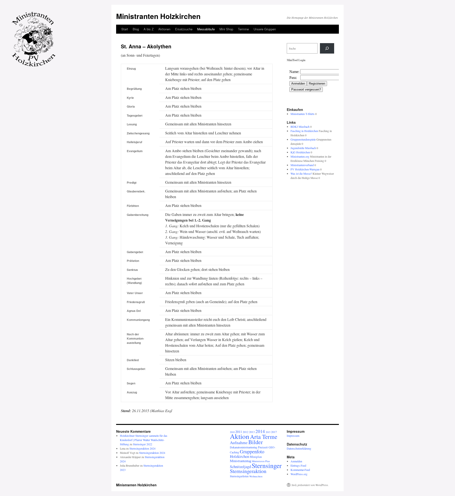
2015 (268, 432)
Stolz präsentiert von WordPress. (310, 485)
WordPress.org (299, 474)
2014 (260, 431)
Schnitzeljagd (240, 466)
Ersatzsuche (183, 29)
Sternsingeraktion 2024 (142, 448)
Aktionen (164, 29)
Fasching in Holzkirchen (304, 131)
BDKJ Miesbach (300, 126)
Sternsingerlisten (239, 476)
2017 (274, 432)
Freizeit (263, 447)
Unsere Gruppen (265, 29)
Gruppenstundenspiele (303, 139)
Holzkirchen (239, 456)
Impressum (293, 435)
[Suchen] (327, 48)
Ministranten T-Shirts (302, 114)
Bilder (255, 442)
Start (124, 29)
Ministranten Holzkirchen (158, 16)
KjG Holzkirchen (300, 152)
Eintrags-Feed (298, 465)
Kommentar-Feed (300, 470)
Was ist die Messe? (301, 173)
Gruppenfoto (252, 451)
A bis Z (149, 29)
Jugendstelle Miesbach (303, 148)
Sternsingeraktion (248, 471)
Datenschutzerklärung (299, 448)
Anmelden (296, 461)
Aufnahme (239, 442)
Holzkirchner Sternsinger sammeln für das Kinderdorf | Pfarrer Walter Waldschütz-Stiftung (143, 440)
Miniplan (256, 457)
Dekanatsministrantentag (243, 447)
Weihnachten (255, 476)
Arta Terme (263, 436)
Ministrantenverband (302, 165)
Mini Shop (226, 29)
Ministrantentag (240, 461)
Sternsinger (267, 465)
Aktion (239, 436)
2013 (252, 432)
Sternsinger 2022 (142, 444)
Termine (243, 29)
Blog (136, 29)
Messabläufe (206, 29)
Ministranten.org (300, 156)
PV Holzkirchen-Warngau (305, 169)
